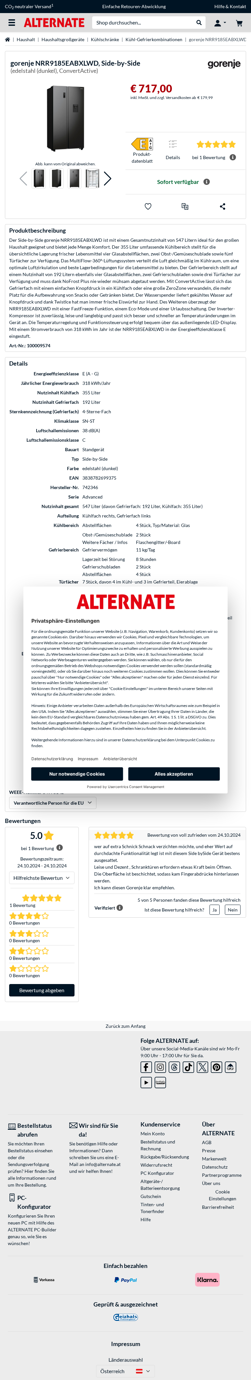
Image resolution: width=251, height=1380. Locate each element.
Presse (208, 1150)
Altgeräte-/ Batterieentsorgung (160, 1184)
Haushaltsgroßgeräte (63, 39)
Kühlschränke (105, 39)
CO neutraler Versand (29, 6)
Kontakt (238, 6)
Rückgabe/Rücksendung (161, 1156)
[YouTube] (146, 1081)
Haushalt (26, 39)
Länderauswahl (126, 1359)
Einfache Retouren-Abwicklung (134, 6)
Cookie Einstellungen (222, 1195)
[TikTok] (188, 1066)
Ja (214, 909)
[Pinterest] (216, 1066)
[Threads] (174, 1066)
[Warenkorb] (239, 22)
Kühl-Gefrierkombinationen (154, 39)
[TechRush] (230, 1066)
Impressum (125, 1343)
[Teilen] (222, 206)
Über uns (211, 1183)
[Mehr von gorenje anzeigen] (224, 68)
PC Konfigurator (157, 1173)
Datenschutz (214, 1167)
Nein (233, 909)
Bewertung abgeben (41, 990)
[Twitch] (160, 1081)
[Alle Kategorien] (12, 22)
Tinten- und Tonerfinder (152, 1208)
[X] (202, 1066)
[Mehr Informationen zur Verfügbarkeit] (206, 182)
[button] (23, 178)
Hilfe (219, 6)
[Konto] (220, 22)
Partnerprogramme (222, 1175)
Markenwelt (214, 1158)
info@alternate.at (103, 1164)
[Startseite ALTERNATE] (54, 22)
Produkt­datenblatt (142, 157)
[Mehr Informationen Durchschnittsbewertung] (232, 157)
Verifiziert (104, 908)
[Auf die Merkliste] (148, 206)
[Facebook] (146, 1066)
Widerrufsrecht (156, 1165)
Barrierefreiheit (218, 1207)
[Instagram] (160, 1066)
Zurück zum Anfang (125, 1026)
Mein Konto (153, 1133)
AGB (206, 1142)
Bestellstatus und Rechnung (158, 1145)
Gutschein (151, 1196)
